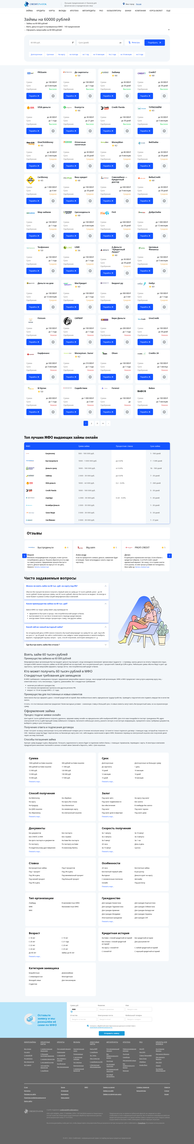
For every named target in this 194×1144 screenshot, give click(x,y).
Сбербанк (142, 1062)
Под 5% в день (34, 883)
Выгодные (106, 875)
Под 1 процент (34, 872)
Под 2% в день (67, 872)
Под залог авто (107, 798)
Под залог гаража (141, 809)
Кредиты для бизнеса (161, 1043)
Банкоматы (64, 1094)
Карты (52, 10)
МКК (30, 910)
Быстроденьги (52, 461)
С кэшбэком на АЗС (96, 1062)
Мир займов (44, 212)
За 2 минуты (106, 837)
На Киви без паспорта (70, 840)
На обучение (61, 1064)
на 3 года (139, 54)
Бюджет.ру (117, 283)
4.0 (79, 286)
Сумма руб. (74, 1005)
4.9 (153, 286)
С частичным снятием (77, 1058)
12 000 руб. (33, 770)
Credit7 (152, 72)
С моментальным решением (46, 1050)
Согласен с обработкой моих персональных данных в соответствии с (113, 1026)
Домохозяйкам (67, 973)
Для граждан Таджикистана (112, 907)
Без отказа (27, 1049)
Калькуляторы (114, 10)
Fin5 (114, 212)
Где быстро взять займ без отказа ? (43, 644)
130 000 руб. (66, 774)
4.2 (116, 145)
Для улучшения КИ (142, 942)
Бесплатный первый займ (112, 872)
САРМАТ (79, 318)
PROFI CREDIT (142, 547)
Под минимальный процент (72, 875)
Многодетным (67, 977)
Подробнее (141, 1123)
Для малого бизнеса (162, 1054)
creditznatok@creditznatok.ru (69, 1110)
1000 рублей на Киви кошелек (40, 763)
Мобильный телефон (134, 1015)
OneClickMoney (45, 142)
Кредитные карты (45, 1043)
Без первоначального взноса (112, 1056)
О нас (26, 1087)
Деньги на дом (45, 283)
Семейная (126, 1057)
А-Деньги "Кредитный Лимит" (118, 249)
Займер (116, 72)
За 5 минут (106, 840)
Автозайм (138, 879)
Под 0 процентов (68, 868)
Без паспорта (67, 833)
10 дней (105, 770)
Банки (128, 10)
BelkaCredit (154, 177)
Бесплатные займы (142, 868)
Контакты (27, 1091)
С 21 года (65, 942)
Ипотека (74, 10)
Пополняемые (78, 1054)
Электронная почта (105, 1015)
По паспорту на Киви (70, 844)
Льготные (109, 1061)
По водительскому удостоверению (42, 848)
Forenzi (115, 388)
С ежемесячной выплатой (78, 1070)
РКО (101, 10)
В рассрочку (139, 872)
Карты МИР (93, 1049)
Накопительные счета (78, 1050)
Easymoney (50, 453)
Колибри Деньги (52, 505)
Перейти (33, 96)
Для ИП (141, 1049)
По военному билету (69, 848)
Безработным (34, 973)
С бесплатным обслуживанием (95, 1066)
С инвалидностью (36, 977)
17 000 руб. (66, 778)
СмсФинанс (50, 520)
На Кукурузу (33, 805)
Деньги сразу (51, 468)
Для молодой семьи (129, 1060)
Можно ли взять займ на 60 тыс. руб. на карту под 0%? (52, 586)
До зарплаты (81, 72)
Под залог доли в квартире (112, 813)
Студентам (33, 984)
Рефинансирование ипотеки (129, 1050)
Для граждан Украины (143, 914)
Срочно (137, 848)
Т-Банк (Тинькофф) (145, 1055)
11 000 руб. (66, 767)
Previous (24, 556)
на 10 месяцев (98, 54)
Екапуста (79, 107)
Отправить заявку (111, 1033)
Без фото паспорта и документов (41, 840)
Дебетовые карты (94, 1043)
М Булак (42, 388)
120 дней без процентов (45, 1067)
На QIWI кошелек (35, 809)
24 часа (105, 844)
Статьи (166, 1091)
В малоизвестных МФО (71, 903)
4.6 (116, 75)
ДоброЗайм (155, 212)
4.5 (153, 110)
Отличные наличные (80, 143)
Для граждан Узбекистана (145, 907)
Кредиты (41, 10)
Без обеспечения (108, 805)
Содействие (81, 388)
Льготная (126, 1054)
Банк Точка (143, 1059)
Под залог (105, 809)
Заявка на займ (108, 1091)
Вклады (62, 10)
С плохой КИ (28, 1055)
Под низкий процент (37, 879)
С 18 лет (32, 938)
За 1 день (93, 1055)
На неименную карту (70, 809)
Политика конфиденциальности (35, 1098)
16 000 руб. (33, 778)
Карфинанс (44, 353)
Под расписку (140, 883)
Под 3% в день (34, 875)
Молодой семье (35, 980)
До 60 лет (32, 953)
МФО (86, 1087)
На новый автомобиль (110, 1075)
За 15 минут (106, 848)
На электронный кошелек (72, 813)
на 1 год (86, 54)
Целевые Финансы (154, 248)
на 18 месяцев (126, 54)
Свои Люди (50, 513)
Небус (152, 283)
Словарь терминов (143, 1087)
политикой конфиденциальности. (101, 1027)
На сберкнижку (35, 813)
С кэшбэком (94, 1052)
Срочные (50, 54)
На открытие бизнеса (160, 1050)
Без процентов (29, 1062)
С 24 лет (32, 949)
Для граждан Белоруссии (144, 910)
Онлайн (105, 883)
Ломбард (32, 903)
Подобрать (153, 42)
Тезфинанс (43, 247)
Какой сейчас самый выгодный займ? (44, 627)
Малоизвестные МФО (70, 907)
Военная (126, 1071)
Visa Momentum (68, 805)
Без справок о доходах (61, 1059)
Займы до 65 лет (68, 953)
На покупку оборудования (160, 1070)
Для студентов (94, 1059)
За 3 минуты (139, 837)
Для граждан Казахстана (111, 903)
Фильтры (136, 42)
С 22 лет (32, 945)
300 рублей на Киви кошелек (73, 763)
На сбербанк (66, 798)
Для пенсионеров (68, 980)
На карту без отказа (69, 802)
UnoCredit (154, 318)
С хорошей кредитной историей (147, 951)
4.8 (153, 75)
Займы (29, 10)
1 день (137, 767)
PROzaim (42, 72)
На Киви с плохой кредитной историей (117, 938)
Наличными (61, 1052)
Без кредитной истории (144, 938)
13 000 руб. (33, 774)
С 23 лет (65, 945)
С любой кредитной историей (146, 948)
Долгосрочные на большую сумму (148, 763)
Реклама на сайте (30, 1094)
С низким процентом (48, 1059)
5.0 (79, 75)
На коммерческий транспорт (112, 1070)
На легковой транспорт (110, 1065)
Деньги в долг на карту (143, 875)
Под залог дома (140, 813)
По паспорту (34, 844)
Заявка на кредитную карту (112, 1094)
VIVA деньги (44, 107)
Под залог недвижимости (111, 802)
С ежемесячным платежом (112, 879)
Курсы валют (156, 10)
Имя (127, 1005)
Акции (166, 1094)
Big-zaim (90, 547)
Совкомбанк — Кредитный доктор (119, 179)
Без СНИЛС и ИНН (36, 837)
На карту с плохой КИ (110, 948)
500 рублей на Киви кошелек (40, 767)
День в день (139, 844)
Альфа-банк (143, 1065)
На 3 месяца (77, 1062)
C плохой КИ (106, 951)
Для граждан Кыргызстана (145, 903)
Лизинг (158, 1066)
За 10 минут (139, 833)
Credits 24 (154, 353)
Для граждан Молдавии (111, 914)
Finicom (41, 318)
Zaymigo (49, 498)
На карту (61, 54)
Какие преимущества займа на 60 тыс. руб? (47, 603)
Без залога (139, 802)
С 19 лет (65, 938)
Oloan (115, 353)
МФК (31, 907)
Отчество (73, 1015)
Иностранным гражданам (112, 918)
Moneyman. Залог (84, 353)
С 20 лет (32, 942)
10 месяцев (139, 770)
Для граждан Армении (110, 910)
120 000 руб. (66, 770)
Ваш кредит (81, 177)
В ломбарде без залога (143, 805)
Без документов (35, 833)
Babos (152, 388)
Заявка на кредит (109, 1087)
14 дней (138, 774)
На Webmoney (34, 798)
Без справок (66, 837)
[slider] (72, 1012)
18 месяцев (139, 778)
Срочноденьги (82, 212)
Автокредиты (88, 10)
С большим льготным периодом (47, 1055)
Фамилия (101, 1005)
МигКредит (81, 283)
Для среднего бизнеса (160, 1058)
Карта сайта (28, 1101)
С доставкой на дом (47, 1062)
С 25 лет (65, 949)
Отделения (64, 1091)
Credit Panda (118, 107)
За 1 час (138, 840)
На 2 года (112, 54)
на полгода (73, 54)
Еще (168, 10)
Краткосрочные (78, 1066)
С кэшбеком (44, 1071)
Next (169, 556)
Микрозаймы (30, 1042)
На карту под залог (142, 798)
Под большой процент (70, 879)
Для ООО (142, 1052)
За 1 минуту (106, 833)
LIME (77, 247)
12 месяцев (106, 774)
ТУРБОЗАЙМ (155, 107)
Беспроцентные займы (38, 868)
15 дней (105, 778)
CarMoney (43, 177)
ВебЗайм (153, 142)
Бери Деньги (118, 318)
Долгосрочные (36, 54)
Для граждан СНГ (141, 918)
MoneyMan (117, 142)
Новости (167, 1087)
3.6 (79, 250)
